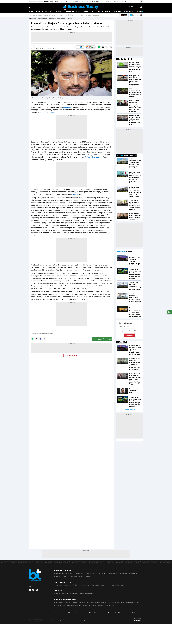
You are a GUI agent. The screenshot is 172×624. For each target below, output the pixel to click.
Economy (71, 573)
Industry (117, 11)
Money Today (128, 11)
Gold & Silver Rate (82, 11)
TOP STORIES (125, 59)
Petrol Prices (69, 15)
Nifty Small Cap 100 (87, 594)
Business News (32, 18)
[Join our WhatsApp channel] (169, 313)
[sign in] (141, 7)
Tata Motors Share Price (63, 585)
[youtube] (33, 590)
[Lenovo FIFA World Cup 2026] (124, 15)
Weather (60, 15)
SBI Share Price (60, 605)
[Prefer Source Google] (80, 47)
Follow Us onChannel (102, 339)
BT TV (58, 11)
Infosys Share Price (133, 602)
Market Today (60, 573)
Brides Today (109, 1)
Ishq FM (116, 1)
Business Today (48, 1)
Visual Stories (114, 573)
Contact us (54, 613)
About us (37, 613)
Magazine (48, 11)
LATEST (122, 342)
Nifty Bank (75, 594)
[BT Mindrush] (139, 15)
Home (31, 11)
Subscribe (131, 7)
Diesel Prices (79, 15)
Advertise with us (73, 613)
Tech (99, 11)
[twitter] (37, 590)
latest (39, 18)
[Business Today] (80, 7)
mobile (75, 194)
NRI (30, 15)
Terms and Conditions (115, 613)
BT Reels (96, 15)
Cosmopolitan (91, 1)
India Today (64, 1)
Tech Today (81, 573)
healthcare (67, 107)
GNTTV (126, 1)
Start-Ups (59, 576)
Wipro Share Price (90, 605)
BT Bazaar (57, 1)
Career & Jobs (37, 15)
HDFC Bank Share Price (99, 585)
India (93, 11)
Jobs (88, 576)
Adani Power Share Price (81, 585)
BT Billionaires (69, 11)
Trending (124, 573)
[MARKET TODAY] (124, 251)
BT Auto (108, 11)
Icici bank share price (74, 605)
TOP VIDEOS (130, 155)
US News (47, 15)
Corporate (103, 573)
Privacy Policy (93, 613)
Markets (38, 11)
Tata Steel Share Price (117, 585)
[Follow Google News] (90, 47)
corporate (44, 18)
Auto (82, 576)
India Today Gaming (80, 1)
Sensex (58, 594)
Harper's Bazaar (100, 1)
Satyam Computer (47, 112)
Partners (135, 613)
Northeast (71, 1)
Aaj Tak (121, 1)
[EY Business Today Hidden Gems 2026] (132, 15)
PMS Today (88, 15)
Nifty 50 (65, 594)
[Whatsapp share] (99, 47)
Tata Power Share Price (106, 605)
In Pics (54, 15)
